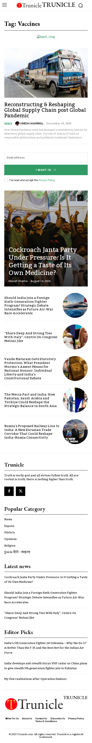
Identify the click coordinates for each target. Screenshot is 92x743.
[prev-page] (73, 198)
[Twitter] (20, 491)
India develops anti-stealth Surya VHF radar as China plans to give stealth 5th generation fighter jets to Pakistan (45, 666)
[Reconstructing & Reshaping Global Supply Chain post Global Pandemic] (46, 73)
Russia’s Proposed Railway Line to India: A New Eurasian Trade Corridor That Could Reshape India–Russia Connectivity (31, 432)
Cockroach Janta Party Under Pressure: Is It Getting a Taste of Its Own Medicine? (43, 261)
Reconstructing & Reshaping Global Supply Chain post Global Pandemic (45, 110)
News (8, 123)
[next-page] (80, 198)
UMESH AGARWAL (31, 123)
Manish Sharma (18, 281)
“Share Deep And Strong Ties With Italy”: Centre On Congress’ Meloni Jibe (31, 337)
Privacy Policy (47, 180)
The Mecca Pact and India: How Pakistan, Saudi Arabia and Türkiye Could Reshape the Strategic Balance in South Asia (30, 400)
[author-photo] (17, 123)
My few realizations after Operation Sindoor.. (36, 679)
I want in (43, 170)
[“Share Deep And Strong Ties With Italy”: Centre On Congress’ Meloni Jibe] (75, 336)
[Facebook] (9, 491)
